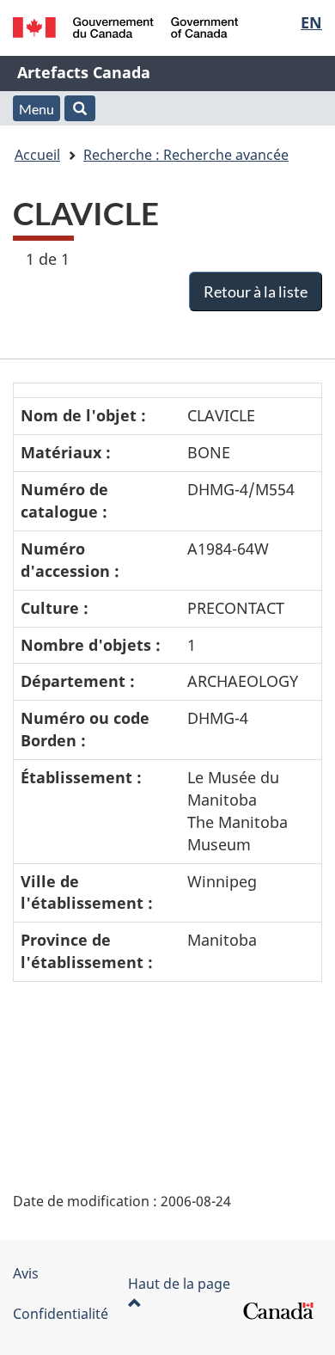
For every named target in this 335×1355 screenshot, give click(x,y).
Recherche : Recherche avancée (186, 154)
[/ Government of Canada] (126, 27)
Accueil (37, 154)
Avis (26, 1273)
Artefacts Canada (83, 72)
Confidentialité (60, 1313)
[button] (79, 108)
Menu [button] (36, 109)
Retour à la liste (256, 291)
